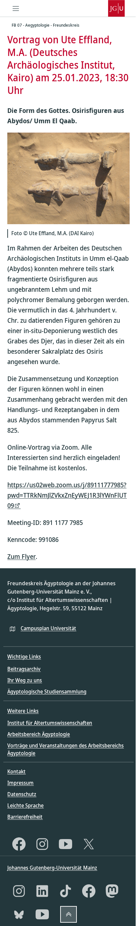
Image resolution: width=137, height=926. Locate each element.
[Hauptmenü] (15, 8)
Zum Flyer (21, 556)
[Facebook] (19, 844)
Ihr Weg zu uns (24, 680)
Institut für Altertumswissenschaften (49, 722)
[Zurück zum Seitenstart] (68, 914)
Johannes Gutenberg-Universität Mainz (52, 867)
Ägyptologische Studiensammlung (46, 691)
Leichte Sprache (25, 805)
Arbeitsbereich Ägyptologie (38, 734)
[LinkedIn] (42, 891)
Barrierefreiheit (25, 816)
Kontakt (16, 771)
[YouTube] (65, 844)
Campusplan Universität (48, 628)
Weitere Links (23, 710)
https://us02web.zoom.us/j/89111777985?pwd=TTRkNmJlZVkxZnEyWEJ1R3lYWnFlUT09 (67, 495)
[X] (88, 844)
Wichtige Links (24, 656)
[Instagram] (42, 844)
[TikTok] (65, 891)
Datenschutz (21, 794)
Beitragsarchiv (24, 669)
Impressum (20, 782)
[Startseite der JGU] (116, 8)
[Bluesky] (19, 914)
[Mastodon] (112, 891)
